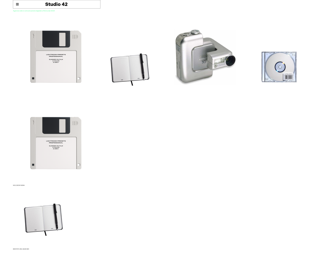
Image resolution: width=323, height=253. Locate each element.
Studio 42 (56, 4)
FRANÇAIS (60, 9)
